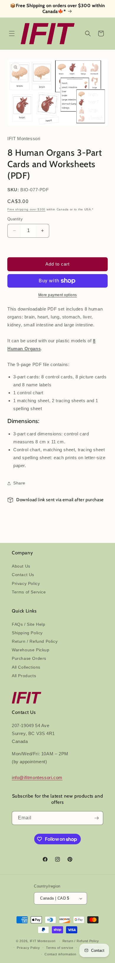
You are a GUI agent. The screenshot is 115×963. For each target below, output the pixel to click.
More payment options (57, 295)
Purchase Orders (29, 658)
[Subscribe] (96, 818)
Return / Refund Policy (35, 641)
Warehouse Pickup (31, 649)
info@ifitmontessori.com (37, 777)
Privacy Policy (26, 583)
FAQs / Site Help (28, 624)
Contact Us (23, 574)
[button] (11, 33)
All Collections (26, 667)
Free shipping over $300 (26, 209)
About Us (21, 566)
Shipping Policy (27, 632)
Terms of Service (29, 592)
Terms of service (59, 947)
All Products (24, 675)
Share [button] (19, 483)
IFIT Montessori (43, 941)
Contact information (60, 954)
